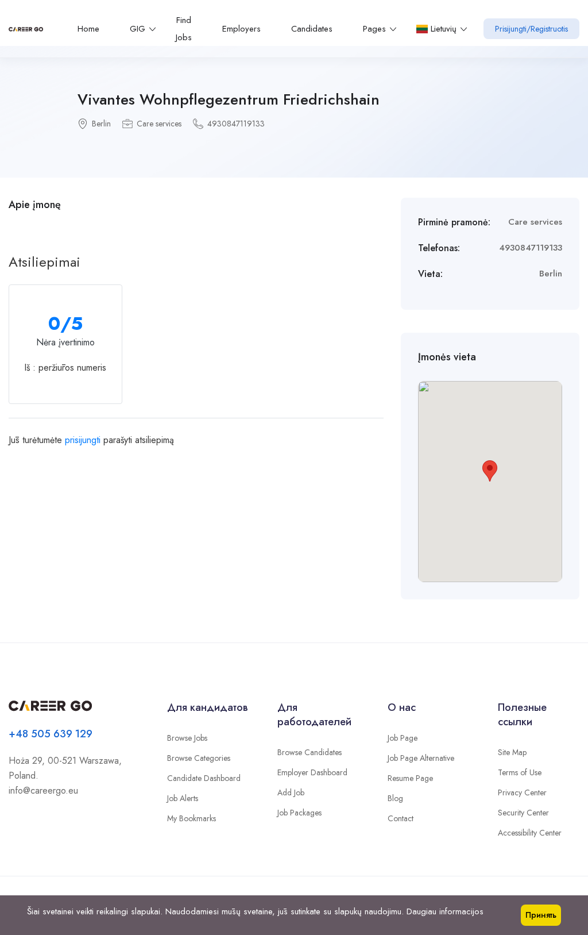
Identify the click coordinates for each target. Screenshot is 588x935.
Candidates (311, 28)
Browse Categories (198, 758)
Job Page (402, 738)
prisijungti (82, 440)
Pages (374, 28)
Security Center (523, 812)
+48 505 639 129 (50, 733)
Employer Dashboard (312, 772)
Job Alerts (182, 798)
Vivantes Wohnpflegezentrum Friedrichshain (229, 99)
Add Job (290, 792)
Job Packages (299, 812)
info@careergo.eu (43, 790)
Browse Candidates (309, 752)
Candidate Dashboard (204, 778)
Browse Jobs (187, 738)
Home (88, 28)
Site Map (512, 752)
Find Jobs (184, 29)
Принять (540, 915)
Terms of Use (519, 772)
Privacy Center (522, 792)
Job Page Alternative (421, 758)
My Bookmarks (191, 818)
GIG (137, 28)
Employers (241, 28)
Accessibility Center (530, 832)
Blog (395, 798)
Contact (400, 818)
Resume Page (410, 778)
